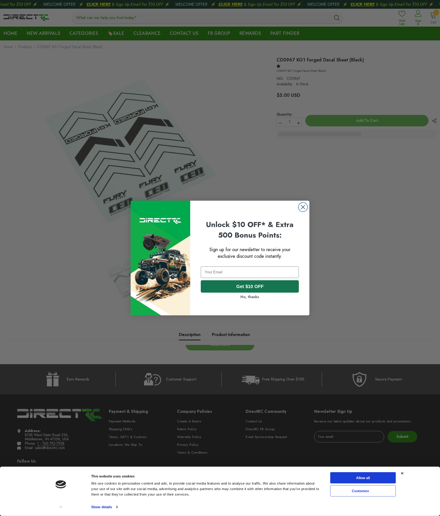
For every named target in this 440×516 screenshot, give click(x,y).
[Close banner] (402, 473)
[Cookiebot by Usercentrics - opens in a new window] (61, 507)
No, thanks (249, 297)
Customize (360, 491)
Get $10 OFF (250, 286)
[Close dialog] (303, 207)
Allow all (363, 478)
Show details (101, 507)
